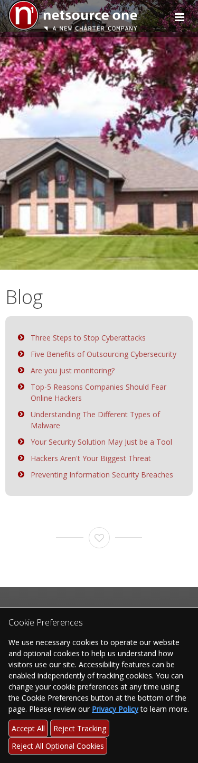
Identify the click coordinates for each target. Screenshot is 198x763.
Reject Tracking (79, 728)
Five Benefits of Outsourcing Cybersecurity (103, 354)
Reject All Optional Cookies (58, 746)
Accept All (28, 728)
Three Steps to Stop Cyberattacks (88, 338)
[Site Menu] (179, 17)
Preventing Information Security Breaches (102, 475)
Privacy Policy (115, 709)
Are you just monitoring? (73, 370)
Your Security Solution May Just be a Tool (101, 442)
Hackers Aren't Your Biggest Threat (91, 458)
